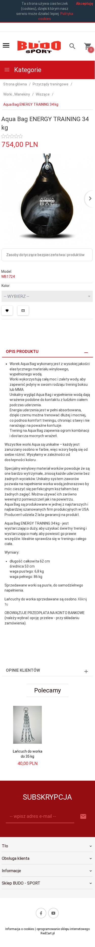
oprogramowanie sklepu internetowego (63, 929)
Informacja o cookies (19, 929)
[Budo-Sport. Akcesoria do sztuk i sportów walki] (39, 46)
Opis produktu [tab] (22, 351)
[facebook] (41, 913)
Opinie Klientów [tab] (23, 670)
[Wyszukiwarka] (71, 47)
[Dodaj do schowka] (7, 310)
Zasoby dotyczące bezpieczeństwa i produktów (45, 255)
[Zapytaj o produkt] (23, 310)
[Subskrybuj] (83, 817)
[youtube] (53, 913)
